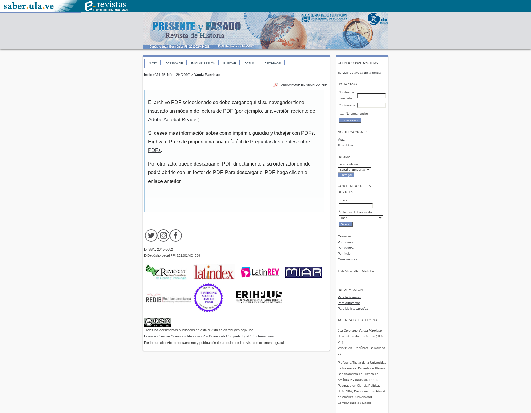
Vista (341, 139)
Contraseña (347, 105)
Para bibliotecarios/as (353, 308)
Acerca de (174, 63)
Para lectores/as (349, 297)
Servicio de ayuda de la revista (359, 72)
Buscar (229, 63)
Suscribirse (345, 145)
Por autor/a (346, 247)
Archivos (273, 63)
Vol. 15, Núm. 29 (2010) (173, 74)
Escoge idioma (348, 164)
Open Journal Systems (358, 62)
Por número (346, 242)
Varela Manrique (207, 74)
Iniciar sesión (203, 63)
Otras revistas (347, 259)
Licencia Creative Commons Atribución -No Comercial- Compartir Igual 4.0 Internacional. (209, 336)
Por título (344, 253)
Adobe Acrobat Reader (173, 119)
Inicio (152, 63)
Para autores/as (349, 303)
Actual (250, 63)
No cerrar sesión (357, 113)
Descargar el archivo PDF (304, 84)
